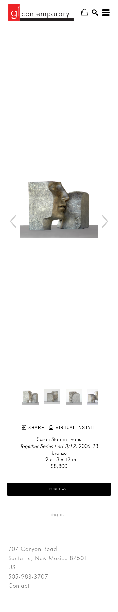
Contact (18, 586)
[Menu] (106, 12)
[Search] (95, 12)
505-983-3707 (28, 577)
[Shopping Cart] (84, 12)
